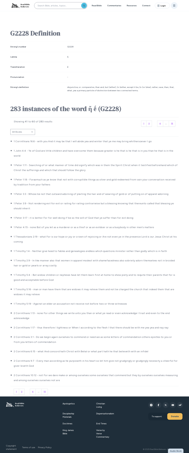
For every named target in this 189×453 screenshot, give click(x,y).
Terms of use (28, 447)
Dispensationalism (105, 413)
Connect (146, 5)
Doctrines (67, 423)
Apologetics (69, 403)
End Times (101, 423)
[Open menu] (174, 5)
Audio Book (176, 451)
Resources (132, 5)
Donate (175, 416)
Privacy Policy (44, 447)
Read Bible (97, 5)
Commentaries (114, 5)
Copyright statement (11, 447)
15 (172, 123)
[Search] (84, 5)
